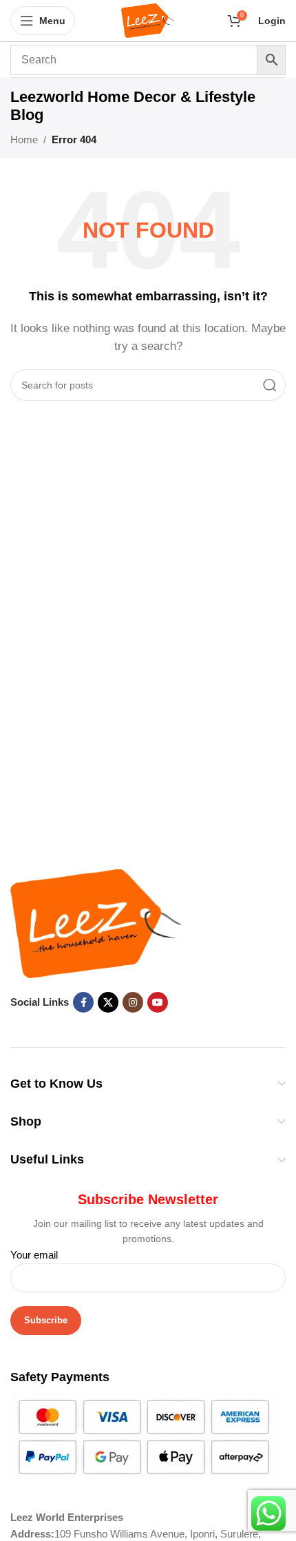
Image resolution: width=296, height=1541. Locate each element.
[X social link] (108, 1002)
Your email (34, 1255)
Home (24, 139)
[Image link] (96, 923)
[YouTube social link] (157, 1002)
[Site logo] (148, 19)
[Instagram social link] (133, 1002)
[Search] (270, 385)
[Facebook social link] (83, 1002)
